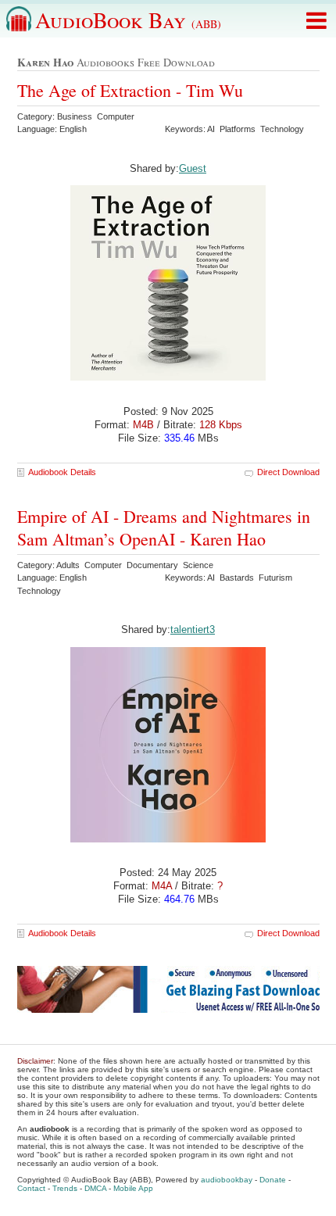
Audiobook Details (62, 472)
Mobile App (133, 1188)
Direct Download (288, 472)
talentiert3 (192, 629)
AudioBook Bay (128, 19)
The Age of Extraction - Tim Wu (130, 90)
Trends (64, 1188)
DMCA (95, 1188)
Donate (272, 1179)
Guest (192, 168)
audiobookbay (226, 1179)
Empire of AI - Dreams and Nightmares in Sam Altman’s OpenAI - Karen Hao (163, 527)
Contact (31, 1188)
